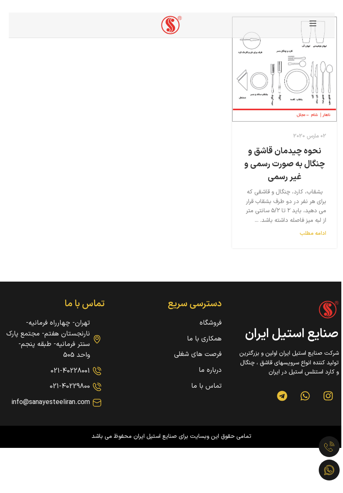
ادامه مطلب (312, 233)
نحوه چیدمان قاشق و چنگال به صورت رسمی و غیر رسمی (284, 164)
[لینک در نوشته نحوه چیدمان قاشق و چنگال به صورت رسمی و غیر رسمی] (284, 69)
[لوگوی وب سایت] (171, 24)
